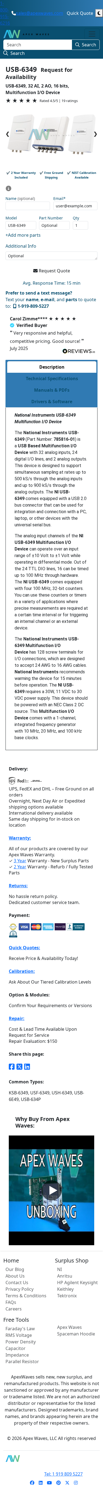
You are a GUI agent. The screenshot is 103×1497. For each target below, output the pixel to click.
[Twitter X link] (19, 1066)
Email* (59, 198)
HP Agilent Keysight (77, 1282)
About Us (15, 1276)
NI (59, 1269)
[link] (32, 1483)
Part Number (51, 218)
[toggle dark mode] (99, 13)
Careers (13, 1309)
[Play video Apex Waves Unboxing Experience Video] (51, 1190)
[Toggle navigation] (92, 34)
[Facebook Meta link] (12, 1066)
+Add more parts (23, 235)
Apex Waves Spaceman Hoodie (76, 1330)
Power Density (20, 1342)
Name (20, 198)
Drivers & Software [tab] (51, 402)
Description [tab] (52, 367)
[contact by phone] (14, 13)
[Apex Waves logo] (26, 34)
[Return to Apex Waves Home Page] (51, 1458)
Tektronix (67, 1296)
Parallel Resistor (22, 1361)
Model (11, 218)
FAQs (10, 1302)
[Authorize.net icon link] (13, 926)
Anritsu (64, 1276)
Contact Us (16, 1282)
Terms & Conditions (25, 1296)
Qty (76, 218)
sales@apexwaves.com (39, 13)
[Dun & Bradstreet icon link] (13, 934)
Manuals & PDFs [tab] (51, 390)
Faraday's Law (20, 1329)
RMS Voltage (18, 1335)
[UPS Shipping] (12, 782)
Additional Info (20, 246)
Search (89, 45)
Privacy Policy (19, 1289)
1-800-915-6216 (5, 13)
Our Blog (14, 1269)
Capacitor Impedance (17, 1351)
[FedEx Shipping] (23, 782)
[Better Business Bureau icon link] (76, 926)
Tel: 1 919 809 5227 (63, 1474)
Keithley (65, 1289)
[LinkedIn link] (27, 1066)
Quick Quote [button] (80, 13)
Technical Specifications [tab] (52, 378)
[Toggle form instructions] (8, 188)
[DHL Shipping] (36, 782)
